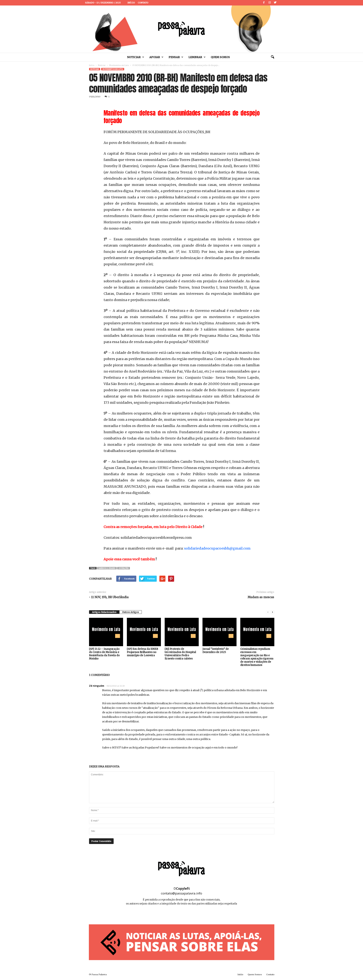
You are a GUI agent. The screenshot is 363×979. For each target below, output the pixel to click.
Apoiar (154, 57)
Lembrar (195, 57)
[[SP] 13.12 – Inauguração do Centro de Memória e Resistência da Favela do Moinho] (106, 632)
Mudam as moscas (261, 597)
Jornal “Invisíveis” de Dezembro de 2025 (215, 650)
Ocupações (124, 568)
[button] (272, 57)
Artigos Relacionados (104, 612)
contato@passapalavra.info (181, 893)
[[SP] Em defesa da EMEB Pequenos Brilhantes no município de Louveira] (144, 632)
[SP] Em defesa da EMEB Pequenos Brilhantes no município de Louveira (142, 652)
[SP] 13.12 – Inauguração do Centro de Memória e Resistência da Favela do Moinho (104, 653)
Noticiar (134, 57)
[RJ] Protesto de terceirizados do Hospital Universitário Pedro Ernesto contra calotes (180, 653)
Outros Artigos (130, 612)
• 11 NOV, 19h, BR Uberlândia (109, 597)
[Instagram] (269, 2)
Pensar (174, 57)
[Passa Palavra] (181, 29)
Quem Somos (220, 57)
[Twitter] (275, 2)
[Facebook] (264, 2)
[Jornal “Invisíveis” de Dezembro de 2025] (219, 632)
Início (131, 2)
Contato (143, 2)
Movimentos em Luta (119, 65)
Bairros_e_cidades (107, 568)
